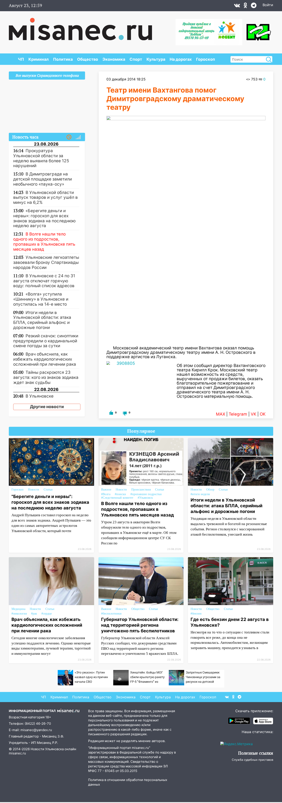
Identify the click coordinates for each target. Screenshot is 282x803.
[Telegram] (253, 6)
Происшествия (141, 489)
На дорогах (181, 59)
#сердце (46, 613)
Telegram (238, 414)
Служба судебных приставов (252, 759)
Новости (33, 489)
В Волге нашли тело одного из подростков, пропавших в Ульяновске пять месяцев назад (137, 509)
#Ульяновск (145, 497)
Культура (156, 59)
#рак (34, 613)
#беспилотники (111, 613)
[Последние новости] (69, 137)
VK (253, 414)
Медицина (18, 609)
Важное (106, 489)
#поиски (120, 494)
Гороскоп (205, 59)
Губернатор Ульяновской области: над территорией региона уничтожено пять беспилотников (139, 625)
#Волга (105, 494)
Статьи (48, 489)
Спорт (136, 59)
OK (262, 414)
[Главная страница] (80, 26)
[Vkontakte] (237, 6)
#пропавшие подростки (146, 494)
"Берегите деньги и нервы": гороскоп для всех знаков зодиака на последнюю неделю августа (50, 502)
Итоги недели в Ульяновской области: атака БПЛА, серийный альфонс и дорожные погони (226, 505)
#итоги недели (200, 494)
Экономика (113, 59)
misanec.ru (17, 753)
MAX (220, 414)
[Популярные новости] (78, 137)
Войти (268, 5)
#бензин (196, 613)
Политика (63, 59)
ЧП (21, 59)
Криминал (38, 59)
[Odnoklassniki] (245, 6)
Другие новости (47, 406)
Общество (87, 59)
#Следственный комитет (117, 497)
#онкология (19, 613)
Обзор (210, 489)
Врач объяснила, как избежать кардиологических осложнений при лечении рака (46, 625)
